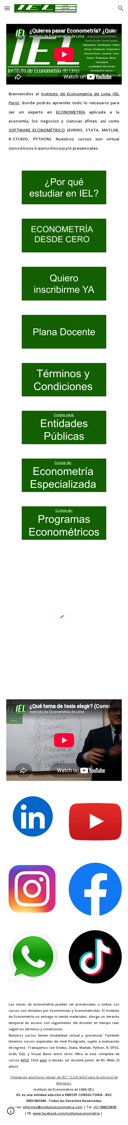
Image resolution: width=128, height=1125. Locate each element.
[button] (7, 8)
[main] (64, 120)
